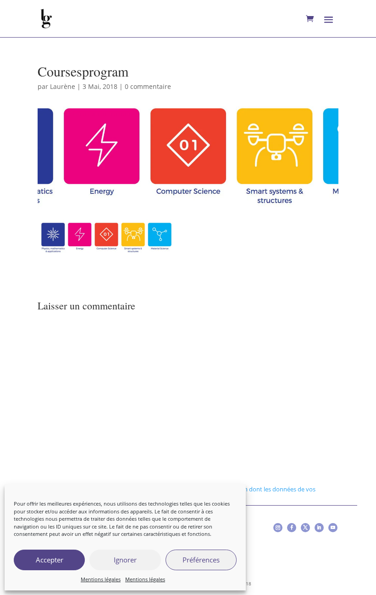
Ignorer (125, 559)
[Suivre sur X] (305, 527)
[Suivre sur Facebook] (291, 527)
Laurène (62, 86)
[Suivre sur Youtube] (332, 527)
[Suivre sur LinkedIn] (319, 527)
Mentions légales (101, 579)
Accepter (49, 559)
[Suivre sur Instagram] (277, 527)
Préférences (201, 559)
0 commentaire (148, 86)
